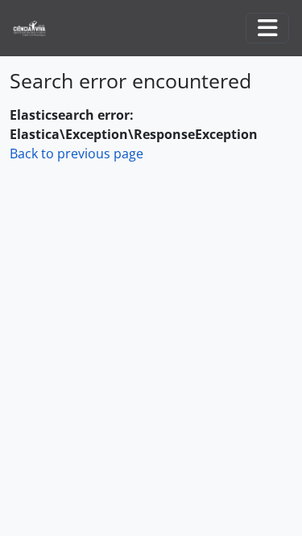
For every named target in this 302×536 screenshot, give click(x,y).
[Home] (36, 28)
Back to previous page (76, 153)
